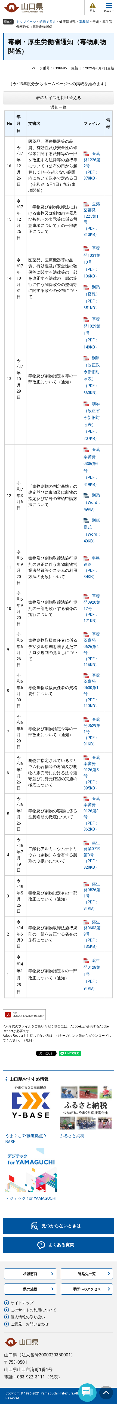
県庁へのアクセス (87, 1289)
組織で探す (47, 22)
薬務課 (84, 22)
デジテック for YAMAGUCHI (30, 1198)
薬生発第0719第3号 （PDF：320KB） (92, 855)
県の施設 (30, 1289)
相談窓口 (30, 1274)
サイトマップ (22, 1303)
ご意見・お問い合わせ (30, 1324)
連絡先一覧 (87, 1274)
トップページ (26, 22)
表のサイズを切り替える (58, 97)
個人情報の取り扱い (28, 1317)
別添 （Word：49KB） (92, 502)
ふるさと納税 (72, 1135)
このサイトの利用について (33, 1310)
